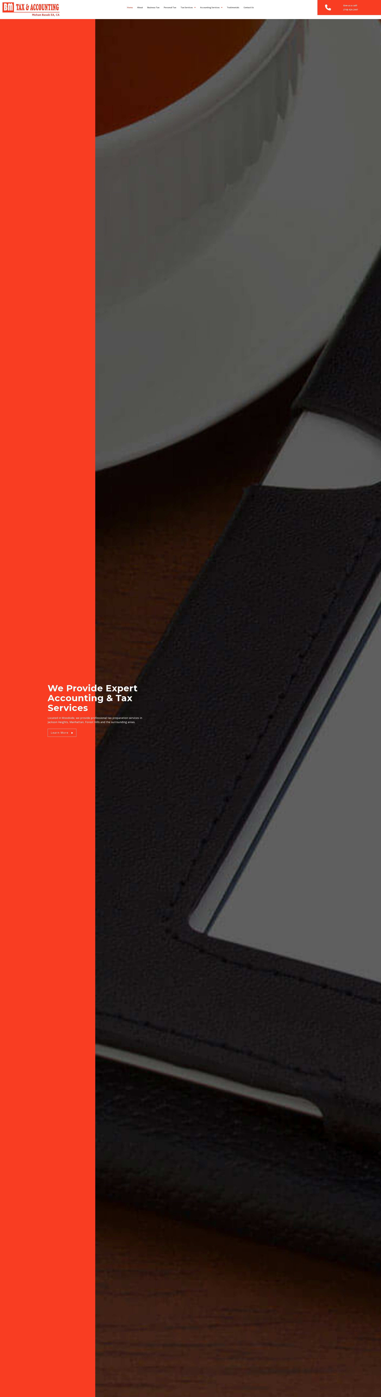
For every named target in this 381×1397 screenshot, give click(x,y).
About (140, 7)
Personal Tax (170, 7)
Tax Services (187, 7)
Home (130, 7)
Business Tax (153, 7)
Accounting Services (210, 7)
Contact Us (249, 7)
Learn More (60, 732)
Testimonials (233, 7)
